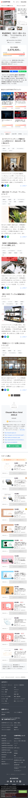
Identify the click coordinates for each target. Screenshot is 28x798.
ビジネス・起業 (4, 698)
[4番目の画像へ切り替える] (19, 28)
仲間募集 (20, 133)
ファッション (4, 694)
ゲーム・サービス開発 (5, 696)
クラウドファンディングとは (7, 725)
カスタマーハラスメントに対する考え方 (20, 767)
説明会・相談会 (17, 722)
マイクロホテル (20, 148)
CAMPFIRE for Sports (5, 750)
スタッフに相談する (18, 712)
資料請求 (3, 714)
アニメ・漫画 (4, 691)
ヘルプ (15, 745)
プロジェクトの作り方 (5, 727)
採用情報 (14, 784)
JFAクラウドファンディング (7, 759)
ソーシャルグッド (5, 703)
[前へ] (2, 17)
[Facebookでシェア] (5, 186)
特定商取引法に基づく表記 (19, 760)
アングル (4, 150)
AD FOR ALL (4, 754)
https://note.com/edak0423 (11, 442)
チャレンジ (16, 689)
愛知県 (9, 199)
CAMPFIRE (3, 738)
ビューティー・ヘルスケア (19, 698)
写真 (15, 201)
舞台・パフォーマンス (18, 701)
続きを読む (22, 429)
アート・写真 (4, 701)
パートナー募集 (22, 784)
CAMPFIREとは (17, 738)
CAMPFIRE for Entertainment (7, 747)
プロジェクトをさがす (21, 5)
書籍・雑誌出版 (17, 696)
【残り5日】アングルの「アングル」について (13, 193)
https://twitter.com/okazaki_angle (12, 437)
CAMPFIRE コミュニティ (6, 740)
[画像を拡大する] (12, 469)
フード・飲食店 (4, 689)
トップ (2, 677)
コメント (25, 133)
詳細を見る (4, 473)
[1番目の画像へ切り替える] (3, 28)
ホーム (2, 133)
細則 (15, 755)
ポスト (6, 71)
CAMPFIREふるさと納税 (6, 752)
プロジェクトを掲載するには (7, 5)
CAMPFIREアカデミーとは (6, 722)
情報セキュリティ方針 (18, 762)
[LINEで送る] (8, 186)
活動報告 (7, 134)
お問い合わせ (16, 747)
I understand (22, 791)
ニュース (16, 743)
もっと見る (23, 185)
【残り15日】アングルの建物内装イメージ (13, 295)
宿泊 (9, 203)
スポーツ (16, 691)
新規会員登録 (23, 2)
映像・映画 (16, 694)
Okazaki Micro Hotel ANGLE (14, 40)
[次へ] (26, 17)
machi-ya (3, 761)
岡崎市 (4, 148)
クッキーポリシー (17, 770)
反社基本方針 (16, 764)
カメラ (4, 203)
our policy (14, 796)
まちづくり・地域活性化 (15, 42)
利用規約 (16, 753)
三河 (13, 148)
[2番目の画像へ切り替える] (8, 28)
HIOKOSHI (3, 757)
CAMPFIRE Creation (5, 743)
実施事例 (16, 727)
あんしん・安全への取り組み (20, 740)
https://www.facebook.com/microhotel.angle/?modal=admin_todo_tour (15, 439)
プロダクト (3, 687)
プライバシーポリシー (18, 757)
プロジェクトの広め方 (5, 729)
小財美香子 (21, 201)
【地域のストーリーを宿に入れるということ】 (13, 344)
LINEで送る (23, 71)
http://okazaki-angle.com (10, 432)
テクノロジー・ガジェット (6, 685)
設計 (17, 303)
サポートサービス (17, 725)
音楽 (15, 687)
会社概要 (6, 784)
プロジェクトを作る (5, 712)
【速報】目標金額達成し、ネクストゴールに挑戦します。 (13, 244)
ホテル (10, 150)
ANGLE (4, 252)
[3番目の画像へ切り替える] (14, 28)
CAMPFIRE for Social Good (7, 745)
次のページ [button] (16, 395)
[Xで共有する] (2, 186)
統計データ (16, 729)
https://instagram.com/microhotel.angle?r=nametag (15, 435)
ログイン (17, 2)
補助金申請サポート (5, 763)
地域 (21, 303)
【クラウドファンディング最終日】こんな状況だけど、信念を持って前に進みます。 (13, 141)
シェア (14, 71)
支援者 (14, 133)
